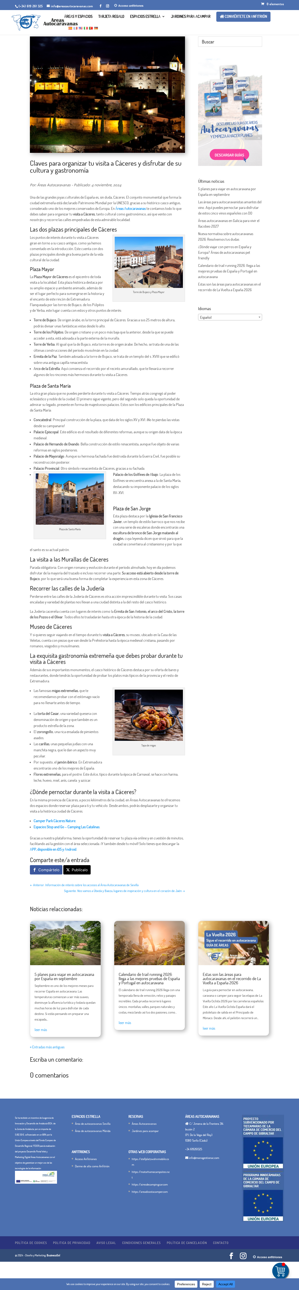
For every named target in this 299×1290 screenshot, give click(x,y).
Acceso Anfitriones (86, 1159)
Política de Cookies (31, 1243)
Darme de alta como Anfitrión (92, 1166)
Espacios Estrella (145, 17)
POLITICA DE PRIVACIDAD (71, 1243)
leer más (41, 1029)
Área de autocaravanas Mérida (92, 1131)
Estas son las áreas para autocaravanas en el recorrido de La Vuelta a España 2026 (232, 978)
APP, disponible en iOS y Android (53, 849)
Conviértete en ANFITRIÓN (245, 16)
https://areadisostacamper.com (150, 1191)
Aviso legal (106, 1243)
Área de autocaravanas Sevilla (92, 1123)
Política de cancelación (187, 1243)
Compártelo (49, 869)
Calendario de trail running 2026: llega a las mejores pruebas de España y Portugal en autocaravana (229, 271)
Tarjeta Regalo (111, 17)
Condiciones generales (141, 1243)
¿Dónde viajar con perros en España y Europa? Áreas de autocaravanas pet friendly (224, 252)
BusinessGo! (53, 1255)
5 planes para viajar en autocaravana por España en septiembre (64, 976)
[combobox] (230, 317)
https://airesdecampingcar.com (150, 1184)
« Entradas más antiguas (47, 1047)
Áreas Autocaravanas (144, 1123)
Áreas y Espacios (78, 17)
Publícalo (80, 869)
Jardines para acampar (190, 17)
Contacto (221, 1243)
